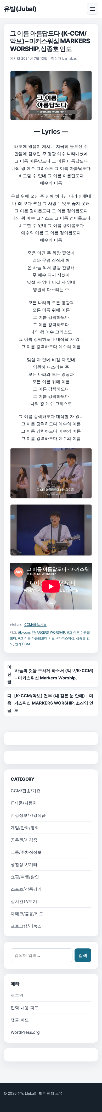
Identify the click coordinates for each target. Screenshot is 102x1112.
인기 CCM (22, 644)
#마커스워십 (65, 638)
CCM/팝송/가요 (35, 625)
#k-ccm (24, 632)
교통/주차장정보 (26, 852)
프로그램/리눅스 (26, 926)
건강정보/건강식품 (28, 815)
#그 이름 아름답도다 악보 (36, 638)
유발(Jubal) (20, 9)
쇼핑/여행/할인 (25, 876)
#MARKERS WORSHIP (48, 632)
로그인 (17, 995)
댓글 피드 (20, 1019)
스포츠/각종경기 (26, 889)
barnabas (69, 58)
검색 (83, 955)
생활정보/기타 (24, 864)
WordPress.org (25, 1032)
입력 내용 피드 (24, 1007)
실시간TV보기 (24, 901)
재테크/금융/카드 (27, 913)
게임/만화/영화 (25, 827)
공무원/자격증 (24, 839)
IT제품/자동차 (24, 803)
